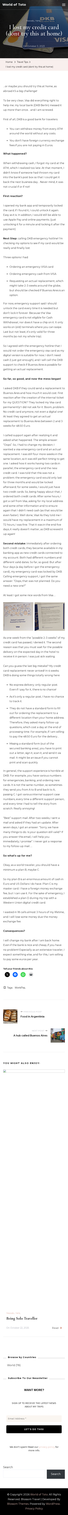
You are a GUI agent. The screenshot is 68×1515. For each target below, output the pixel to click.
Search (8, 1467)
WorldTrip (20, 987)
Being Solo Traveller (21, 1318)
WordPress (53, 1503)
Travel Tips (33, 21)
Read (55, 1328)
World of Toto (14, 4)
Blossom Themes (18, 1503)
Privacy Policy (34, 1508)
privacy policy (47, 1446)
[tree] (34, 1365)
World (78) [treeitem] (14, 1365)
